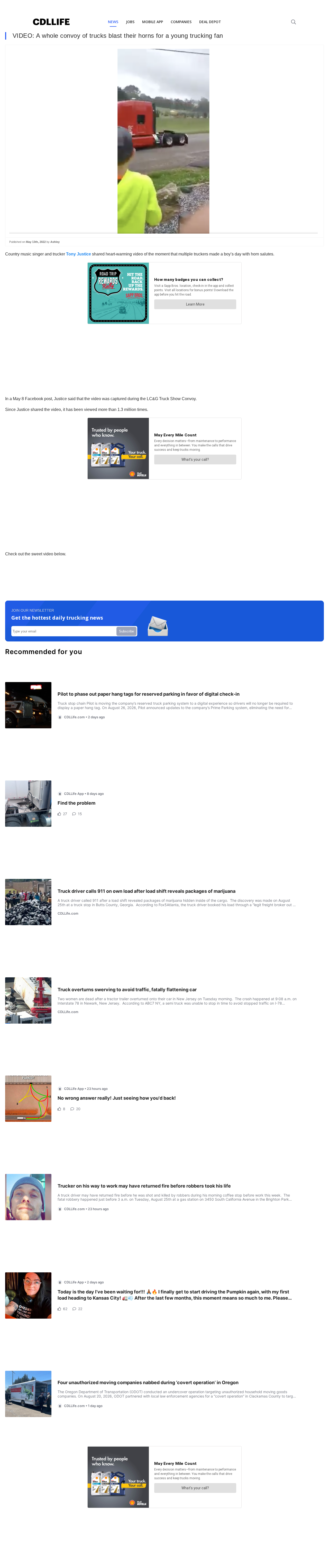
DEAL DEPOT (210, 21)
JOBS (130, 21)
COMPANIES (181, 21)
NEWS (113, 21)
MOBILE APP (152, 21)
